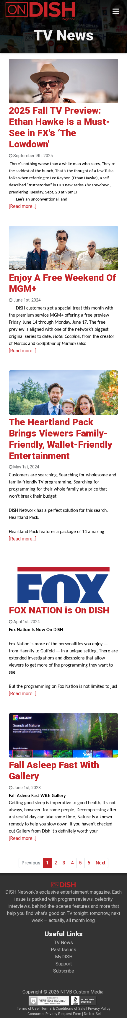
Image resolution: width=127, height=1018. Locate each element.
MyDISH (63, 957)
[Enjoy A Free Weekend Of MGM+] (63, 259)
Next (100, 863)
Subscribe (63, 971)
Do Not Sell (93, 1014)
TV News (63, 942)
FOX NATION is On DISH (59, 610)
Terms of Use (28, 1008)
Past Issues (63, 949)
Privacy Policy (99, 1008)
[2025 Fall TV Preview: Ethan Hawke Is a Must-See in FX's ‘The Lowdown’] (63, 96)
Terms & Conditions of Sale (63, 1008)
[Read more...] (22, 206)
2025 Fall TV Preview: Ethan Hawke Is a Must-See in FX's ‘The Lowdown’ (59, 127)
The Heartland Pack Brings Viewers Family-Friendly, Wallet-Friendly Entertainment (60, 439)
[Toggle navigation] (116, 11)
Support (64, 964)
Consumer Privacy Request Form (54, 1014)
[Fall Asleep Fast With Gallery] (63, 745)
